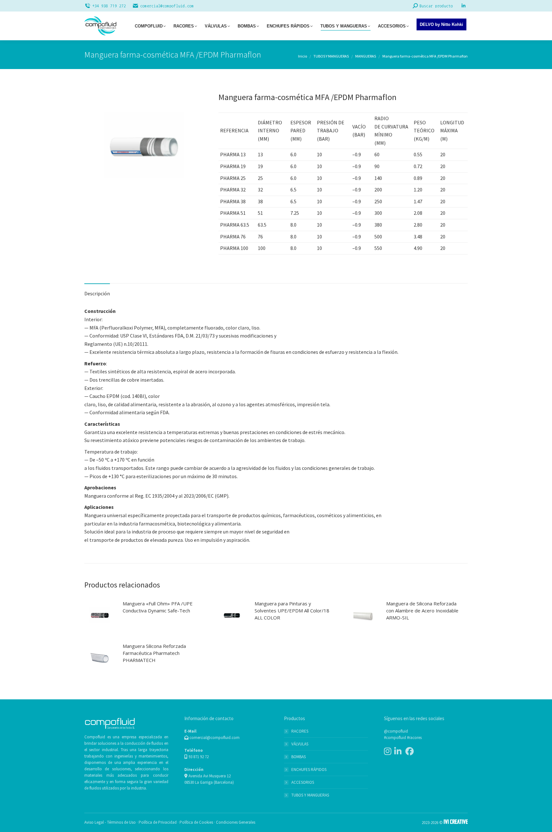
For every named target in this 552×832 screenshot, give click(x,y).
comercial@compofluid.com (167, 6)
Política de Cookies (196, 822)
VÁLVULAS (299, 744)
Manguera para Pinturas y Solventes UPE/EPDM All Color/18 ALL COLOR (292, 610)
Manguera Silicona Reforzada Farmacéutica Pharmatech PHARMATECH (154, 653)
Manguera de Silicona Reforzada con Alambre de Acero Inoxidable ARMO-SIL (422, 610)
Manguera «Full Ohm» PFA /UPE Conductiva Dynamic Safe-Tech (158, 607)
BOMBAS (298, 756)
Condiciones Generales (235, 822)
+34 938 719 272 (109, 6)
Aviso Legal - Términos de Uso (110, 822)
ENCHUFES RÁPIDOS (308, 769)
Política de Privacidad (158, 822)
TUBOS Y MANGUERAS (310, 795)
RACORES (299, 731)
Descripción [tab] (97, 293)
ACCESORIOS (302, 782)
